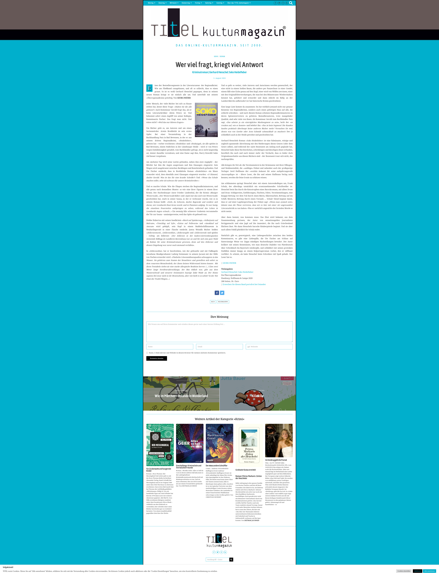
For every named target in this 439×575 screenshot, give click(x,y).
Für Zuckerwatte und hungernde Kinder (158, 470)
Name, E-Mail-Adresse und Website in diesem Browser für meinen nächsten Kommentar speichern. (187, 353)
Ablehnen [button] (417, 571)
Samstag (208, 3)
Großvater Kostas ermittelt (246, 470)
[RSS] (286, 3)
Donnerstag (186, 3)
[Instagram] (283, 3)
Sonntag (219, 3)
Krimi (216, 56)
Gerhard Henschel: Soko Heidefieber (237, 272)
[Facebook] (275, 3)
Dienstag (161, 3)
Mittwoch (173, 3)
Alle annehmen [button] (429, 571)
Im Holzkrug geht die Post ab (276, 460)
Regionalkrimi (223, 302)
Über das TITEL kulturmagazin (238, 3)
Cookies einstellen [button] (404, 571)
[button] (231, 560)
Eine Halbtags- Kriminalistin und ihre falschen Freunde (188, 466)
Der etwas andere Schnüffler (216, 465)
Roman (222, 56)
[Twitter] (279, 3)
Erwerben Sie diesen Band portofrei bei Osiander (244, 284)
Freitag (197, 3)
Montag (150, 3)
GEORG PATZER (229, 263)
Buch (213, 302)
